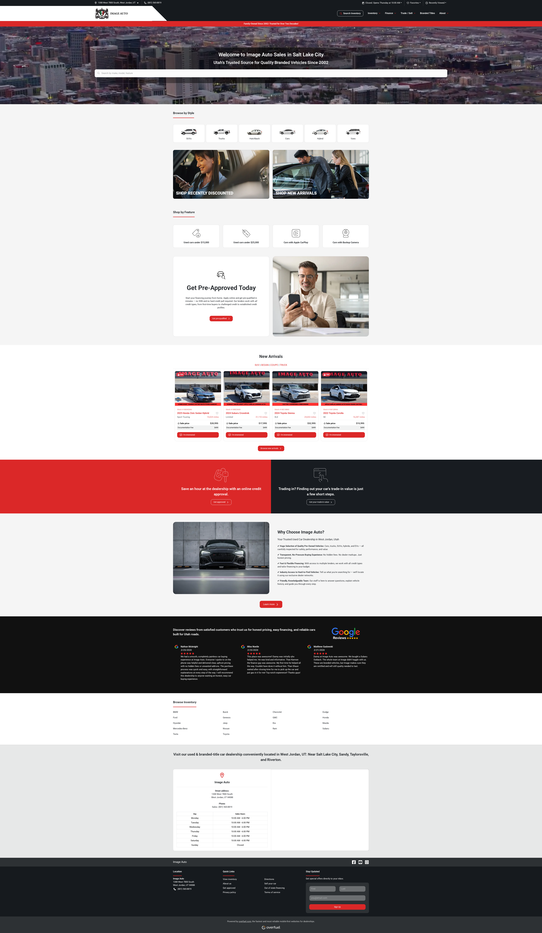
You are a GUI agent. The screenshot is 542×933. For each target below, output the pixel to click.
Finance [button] (389, 13)
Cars (287, 138)
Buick (225, 712)
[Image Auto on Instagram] (365, 862)
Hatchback (255, 138)
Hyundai (177, 723)
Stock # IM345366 (184, 409)
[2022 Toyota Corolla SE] (344, 388)
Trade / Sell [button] (406, 13)
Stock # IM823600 (233, 409)
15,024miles (213, 417)
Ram (275, 728)
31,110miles (261, 417)
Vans (353, 138)
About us (227, 883)
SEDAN (265, 365)
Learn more (269, 604)
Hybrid (320, 138)
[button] (117, 3)
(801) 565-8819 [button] (154, 2)
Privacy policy (229, 892)
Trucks (221, 138)
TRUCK (283, 365)
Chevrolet (277, 712)
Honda (326, 717)
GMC (275, 717)
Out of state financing (274, 888)
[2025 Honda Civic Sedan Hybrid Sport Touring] (198, 388)
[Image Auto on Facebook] (352, 862)
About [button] (442, 13)
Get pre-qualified (219, 318)
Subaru (326, 728)
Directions (269, 879)
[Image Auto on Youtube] (359, 862)
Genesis (226, 717)
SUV (257, 365)
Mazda (326, 723)
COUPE (274, 365)
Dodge (326, 712)
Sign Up (337, 907)
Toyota (226, 734)
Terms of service (272, 892)
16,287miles (359, 417)
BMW (175, 712)
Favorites (414, 3)
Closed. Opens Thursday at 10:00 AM (382, 3)
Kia (274, 723)
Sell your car (270, 883)
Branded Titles (427, 13)
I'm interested (189, 435)
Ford (175, 717)
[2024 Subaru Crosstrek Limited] (247, 388)
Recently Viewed (436, 3)
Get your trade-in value (319, 502)
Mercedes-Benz (180, 728)
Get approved (219, 502)
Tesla (175, 734)
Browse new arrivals (269, 448)
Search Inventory (352, 13)
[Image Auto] (111, 13)
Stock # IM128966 (330, 409)
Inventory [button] (372, 13)
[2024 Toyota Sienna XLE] (295, 388)
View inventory (230, 879)
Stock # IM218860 (282, 409)
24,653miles (310, 417)
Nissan (226, 728)
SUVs (189, 138)
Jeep (225, 723)
